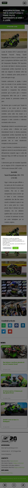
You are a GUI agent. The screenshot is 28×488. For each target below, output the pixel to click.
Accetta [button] (15, 248)
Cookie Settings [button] (7, 248)
